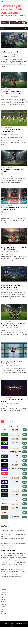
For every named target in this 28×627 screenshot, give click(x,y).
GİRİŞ (24, 430)
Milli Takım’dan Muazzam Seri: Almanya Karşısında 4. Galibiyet (14, 208)
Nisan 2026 (3, 599)
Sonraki (17, 421)
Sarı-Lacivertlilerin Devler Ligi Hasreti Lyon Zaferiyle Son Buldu (13, 324)
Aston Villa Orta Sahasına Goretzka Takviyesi (11, 541)
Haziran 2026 (4, 594)
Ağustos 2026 (4, 589)
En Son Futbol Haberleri (6, 49)
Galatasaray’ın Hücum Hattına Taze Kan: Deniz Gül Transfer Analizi (12, 93)
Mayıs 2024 (3, 609)
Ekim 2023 (3, 614)
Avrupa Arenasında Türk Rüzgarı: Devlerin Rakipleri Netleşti (11, 286)
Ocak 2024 (3, 611)
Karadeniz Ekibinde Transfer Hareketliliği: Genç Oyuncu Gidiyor (12, 53)
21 (12, 421)
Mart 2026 (3, 601)
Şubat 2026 (3, 604)
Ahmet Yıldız (6, 56)
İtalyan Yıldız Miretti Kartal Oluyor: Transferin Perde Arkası (12, 362)
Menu (4, 28)
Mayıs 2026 (3, 597)
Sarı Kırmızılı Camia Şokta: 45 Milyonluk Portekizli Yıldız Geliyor (14, 248)
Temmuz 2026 (4, 592)
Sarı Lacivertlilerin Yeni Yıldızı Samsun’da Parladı (10, 131)
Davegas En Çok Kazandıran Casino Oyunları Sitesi (12, 9)
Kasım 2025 (3, 606)
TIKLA (24, 434)
